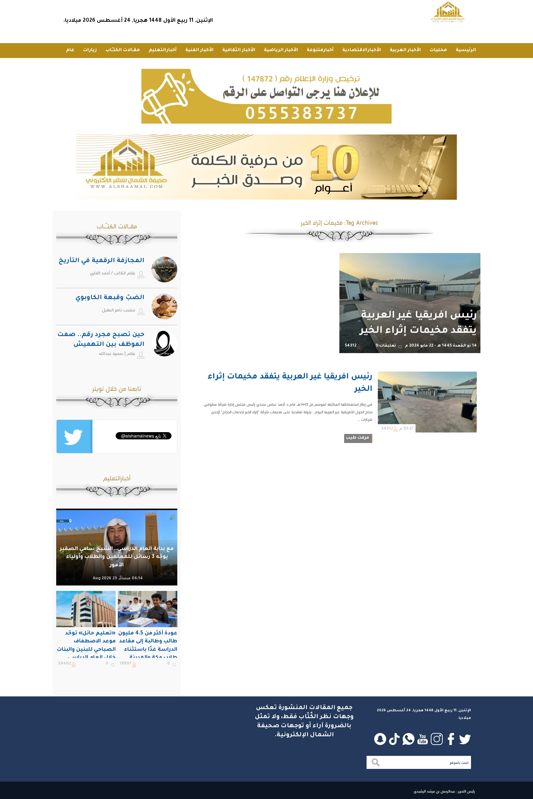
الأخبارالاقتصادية (361, 50)
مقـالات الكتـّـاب (123, 50)
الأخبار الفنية (199, 50)
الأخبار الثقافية (238, 50)
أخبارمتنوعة (320, 50)
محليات (438, 50)
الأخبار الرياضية (281, 50)
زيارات (90, 50)
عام (70, 50)
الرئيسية (466, 50)
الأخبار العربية (405, 50)
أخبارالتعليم (163, 50)
